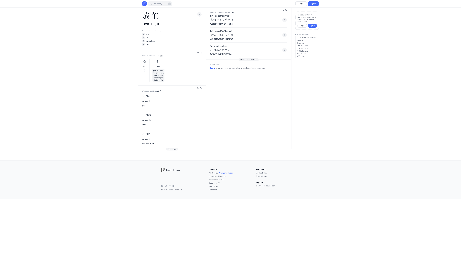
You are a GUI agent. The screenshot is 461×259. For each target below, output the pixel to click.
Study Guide (213, 186)
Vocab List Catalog (216, 180)
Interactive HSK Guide (217, 176)
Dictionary (213, 190)
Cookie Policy (261, 173)
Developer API (214, 183)
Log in (301, 4)
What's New (221, 173)
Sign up (313, 4)
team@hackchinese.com (265, 186)
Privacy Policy (261, 176)
